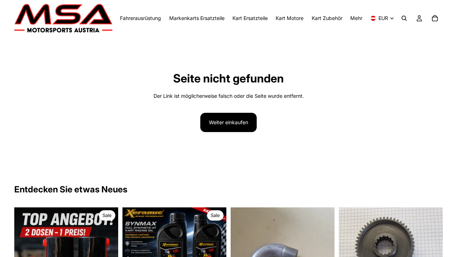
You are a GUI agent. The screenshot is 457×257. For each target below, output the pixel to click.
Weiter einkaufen (228, 122)
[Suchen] (404, 18)
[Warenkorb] (435, 18)
